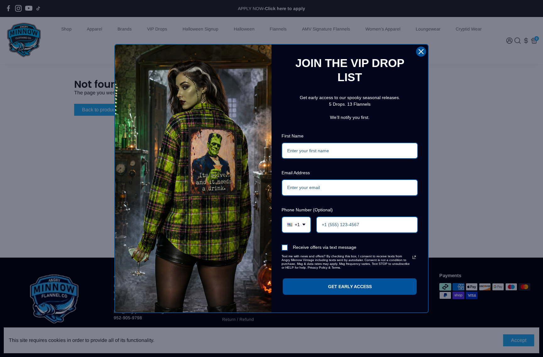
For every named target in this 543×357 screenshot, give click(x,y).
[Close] (421, 51)
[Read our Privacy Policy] (414, 257)
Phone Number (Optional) (307, 209)
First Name (293, 135)
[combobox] (296, 224)
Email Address (296, 172)
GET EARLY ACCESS (350, 286)
